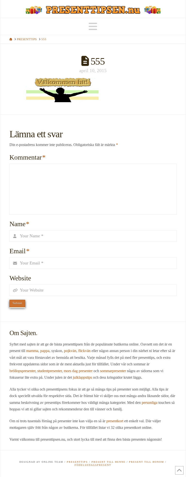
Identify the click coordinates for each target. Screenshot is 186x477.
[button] (93, 27)
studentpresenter (49, 371)
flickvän (84, 351)
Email (19, 251)
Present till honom (146, 462)
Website (20, 278)
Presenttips (77, 462)
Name (19, 224)
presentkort (114, 421)
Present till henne (108, 462)
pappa (44, 351)
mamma (32, 351)
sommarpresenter (113, 371)
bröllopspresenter (22, 371)
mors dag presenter (78, 371)
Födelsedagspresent (93, 465)
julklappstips (82, 377)
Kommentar (27, 157)
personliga (149, 402)
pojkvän (70, 351)
